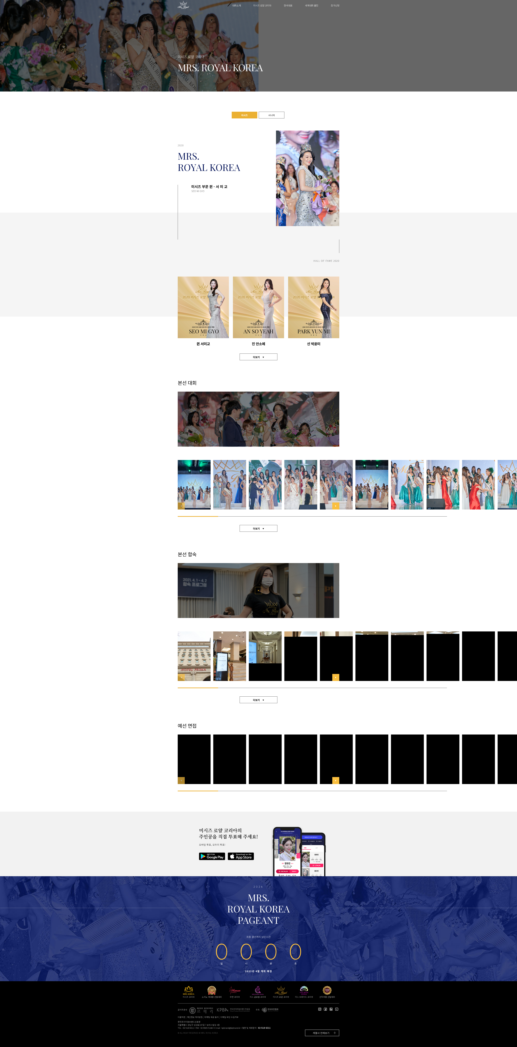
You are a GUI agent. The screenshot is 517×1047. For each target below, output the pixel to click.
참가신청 (335, 5)
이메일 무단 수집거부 (229, 1017)
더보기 (256, 357)
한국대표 (288, 5)
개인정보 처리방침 (195, 1017)
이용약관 (181, 1017)
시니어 (271, 115)
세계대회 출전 (311, 5)
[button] (335, 506)
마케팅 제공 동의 (211, 1017)
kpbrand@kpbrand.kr (231, 1027)
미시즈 (244, 115)
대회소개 (236, 5)
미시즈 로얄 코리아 (262, 5)
